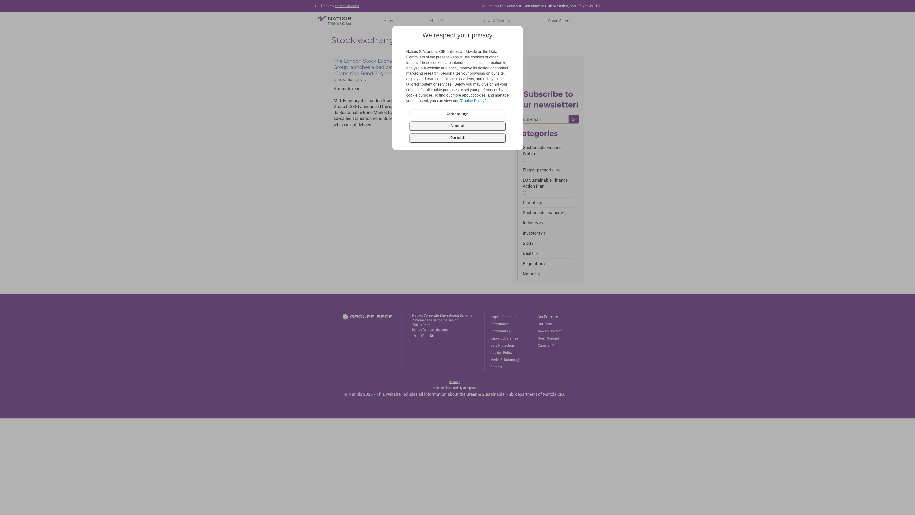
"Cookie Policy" (472, 101)
